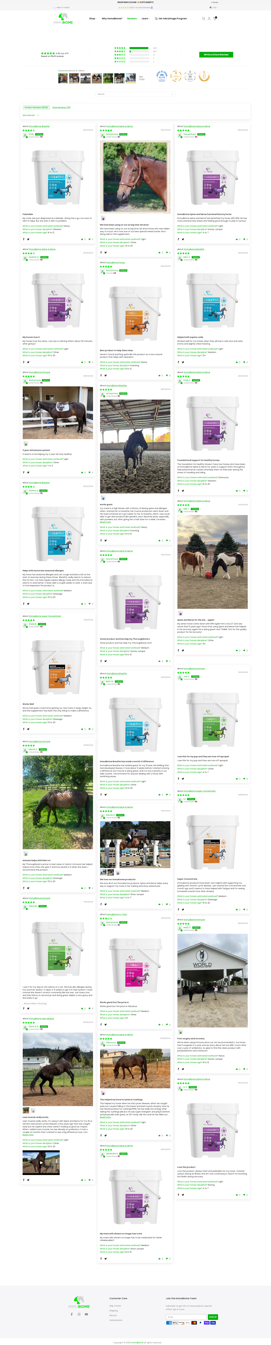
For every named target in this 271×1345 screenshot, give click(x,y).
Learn (145, 18)
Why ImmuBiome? (112, 18)
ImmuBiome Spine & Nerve (119, 126)
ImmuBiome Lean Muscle (41, 1018)
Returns (113, 1315)
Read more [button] (105, 522)
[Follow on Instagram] (79, 1315)
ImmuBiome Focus (115, 262)
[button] (120, 48)
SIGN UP (213, 1317)
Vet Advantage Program (173, 18)
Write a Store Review (216, 54)
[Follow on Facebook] (71, 1315)
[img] (54, 53)
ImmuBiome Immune (39, 372)
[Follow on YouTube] (86, 1315)
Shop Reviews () (62, 107)
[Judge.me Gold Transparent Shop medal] (176, 76)
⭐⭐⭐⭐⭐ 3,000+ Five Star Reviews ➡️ (135, 7)
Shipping (113, 1310)
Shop (92, 18)
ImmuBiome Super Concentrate (45, 616)
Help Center (115, 1306)
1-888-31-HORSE (63, 7)
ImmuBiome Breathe (39, 126)
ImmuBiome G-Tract (116, 914)
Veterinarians (115, 1320)
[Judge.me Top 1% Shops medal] (204, 76)
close (57, 2)
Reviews (132, 18)
